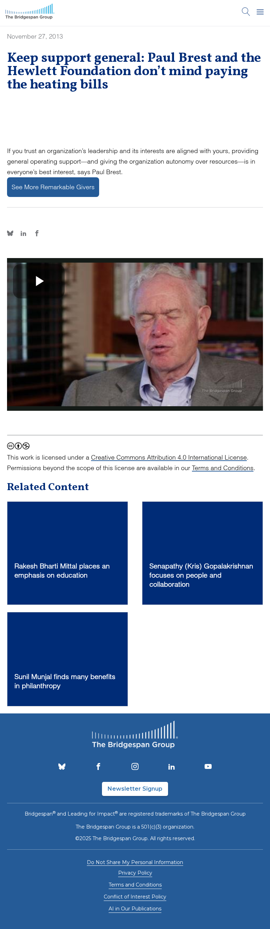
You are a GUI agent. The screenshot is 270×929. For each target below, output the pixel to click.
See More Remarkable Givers (53, 187)
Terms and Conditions (222, 468)
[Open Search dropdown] (246, 13)
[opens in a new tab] (61, 767)
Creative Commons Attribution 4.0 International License (169, 457)
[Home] (29, 13)
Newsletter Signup (135, 788)
